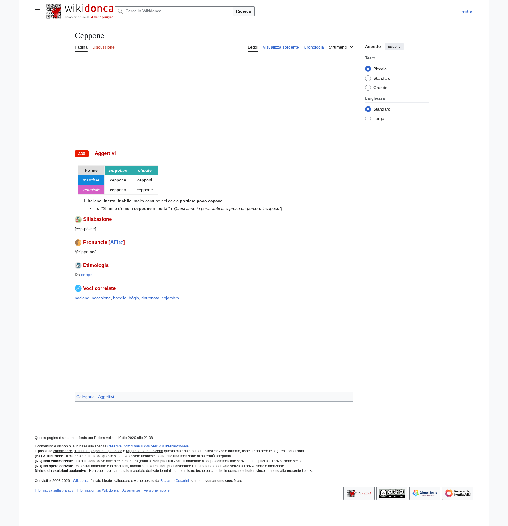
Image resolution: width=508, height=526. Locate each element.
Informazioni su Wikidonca (98, 490)
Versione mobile (157, 490)
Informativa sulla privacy (54, 490)
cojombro (170, 297)
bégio (134, 297)
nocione (82, 297)
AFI (114, 242)
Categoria (85, 396)
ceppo (87, 274)
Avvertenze (131, 490)
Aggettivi (106, 396)
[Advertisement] (214, 100)
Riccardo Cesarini (174, 481)
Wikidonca (81, 481)
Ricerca (243, 11)
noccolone (101, 297)
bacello (119, 297)
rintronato (150, 297)
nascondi (394, 46)
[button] (37, 11)
